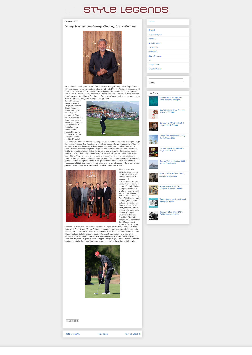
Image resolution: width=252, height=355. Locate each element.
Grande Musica (155, 69)
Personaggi (153, 47)
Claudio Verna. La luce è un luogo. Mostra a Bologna (170, 98)
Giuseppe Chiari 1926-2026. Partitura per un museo (171, 213)
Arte (150, 60)
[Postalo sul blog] (70, 320)
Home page (102, 334)
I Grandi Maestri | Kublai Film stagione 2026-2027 (171, 149)
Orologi (152, 30)
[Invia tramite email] (67, 320)
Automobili (153, 52)
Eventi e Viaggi (155, 43)
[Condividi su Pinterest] (77, 320)
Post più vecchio (132, 334)
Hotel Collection (155, 34)
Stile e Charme (155, 56)
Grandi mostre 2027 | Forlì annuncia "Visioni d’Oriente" (170, 187)
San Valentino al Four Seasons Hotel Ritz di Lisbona (172, 111)
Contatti (152, 21)
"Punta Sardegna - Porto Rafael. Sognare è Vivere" (172, 200)
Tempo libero (154, 64)
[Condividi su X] (72, 320)
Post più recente (72, 334)
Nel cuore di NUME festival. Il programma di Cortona (171, 124)
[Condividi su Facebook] (75, 320)
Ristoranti (152, 39)
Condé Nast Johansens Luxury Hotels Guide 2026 (172, 137)
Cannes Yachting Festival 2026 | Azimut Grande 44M (172, 162)
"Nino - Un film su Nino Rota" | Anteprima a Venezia (171, 175)
